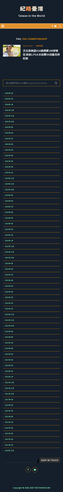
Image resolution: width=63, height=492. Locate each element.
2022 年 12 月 (9, 314)
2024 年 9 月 (9, 195)
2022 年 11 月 (9, 320)
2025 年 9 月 (9, 127)
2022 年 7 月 (9, 343)
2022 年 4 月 (9, 360)
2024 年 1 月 (9, 241)
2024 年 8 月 (9, 201)
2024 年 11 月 (9, 184)
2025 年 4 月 (9, 155)
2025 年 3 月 (9, 161)
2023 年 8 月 (9, 269)
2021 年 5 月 (9, 422)
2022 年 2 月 (9, 371)
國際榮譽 (39, 46)
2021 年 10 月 (9, 394)
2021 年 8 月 (9, 405)
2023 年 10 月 (9, 258)
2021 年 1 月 (9, 445)
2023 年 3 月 (9, 297)
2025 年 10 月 (9, 122)
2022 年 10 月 (9, 326)
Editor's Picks (28, 46)
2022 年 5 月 (9, 354)
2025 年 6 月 (9, 144)
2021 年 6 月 (9, 417)
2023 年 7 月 (9, 275)
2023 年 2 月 (9, 303)
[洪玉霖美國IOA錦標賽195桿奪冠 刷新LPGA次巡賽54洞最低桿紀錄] (12, 51)
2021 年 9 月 (9, 400)
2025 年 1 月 (9, 173)
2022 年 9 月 (9, 331)
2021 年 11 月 (9, 388)
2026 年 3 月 (9, 93)
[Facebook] (52, 26)
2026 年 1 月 (9, 104)
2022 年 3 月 (9, 365)
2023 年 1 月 (9, 309)
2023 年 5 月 (9, 286)
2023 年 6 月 (9, 280)
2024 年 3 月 (9, 229)
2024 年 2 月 (9, 235)
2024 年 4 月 (9, 224)
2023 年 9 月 (9, 263)
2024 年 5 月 (9, 218)
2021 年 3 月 (9, 433)
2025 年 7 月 (9, 139)
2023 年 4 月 (9, 292)
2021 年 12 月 (9, 382)
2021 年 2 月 (9, 439)
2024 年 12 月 (9, 178)
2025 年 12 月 (9, 110)
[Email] (55, 26)
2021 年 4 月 (9, 428)
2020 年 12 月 (9, 451)
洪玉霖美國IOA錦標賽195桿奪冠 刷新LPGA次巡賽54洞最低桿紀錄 (41, 54)
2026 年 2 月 (9, 99)
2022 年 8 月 (9, 337)
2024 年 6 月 (9, 212)
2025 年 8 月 (9, 133)
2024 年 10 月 (9, 190)
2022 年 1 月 (9, 377)
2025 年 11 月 (9, 116)
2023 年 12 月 (9, 246)
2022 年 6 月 (9, 348)
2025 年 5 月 (9, 150)
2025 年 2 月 (9, 167)
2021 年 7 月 (9, 411)
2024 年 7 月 (9, 207)
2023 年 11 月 (9, 252)
